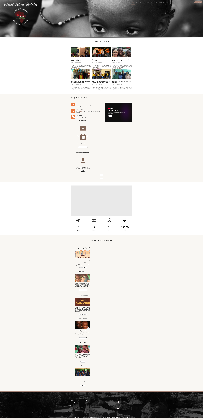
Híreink (71, 403)
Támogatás (147, 2)
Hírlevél (87, 400)
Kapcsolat (156, 2)
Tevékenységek (73, 402)
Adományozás (198, 2)
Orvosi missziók (82, 271)
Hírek (152, 2)
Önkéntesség (82, 342)
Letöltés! (82, 170)
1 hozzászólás (98, 90)
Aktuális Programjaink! (83, 147)
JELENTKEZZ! (83, 361)
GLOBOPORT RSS (165, 2)
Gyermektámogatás (82, 318)
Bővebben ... (73, 68)
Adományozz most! (82, 267)
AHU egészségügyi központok (82, 248)
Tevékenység (142, 2)
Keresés (160, 2)
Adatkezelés (88, 402)
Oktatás (82, 366)
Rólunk (137, 2)
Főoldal (132, 2)
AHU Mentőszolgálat (82, 295)
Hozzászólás (78, 68)
